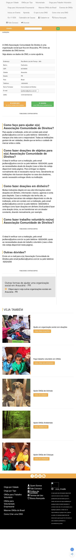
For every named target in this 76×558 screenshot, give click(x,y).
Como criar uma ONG (59, 12)
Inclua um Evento (13, 12)
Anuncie (26, 22)
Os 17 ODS (11, 17)
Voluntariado (40, 2)
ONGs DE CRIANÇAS (41, 459)
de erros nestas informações (15, 104)
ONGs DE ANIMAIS (41, 395)
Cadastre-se (44, 17)
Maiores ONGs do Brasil (46, 7)
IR (58, 28)
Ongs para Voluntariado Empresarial (20, 7)
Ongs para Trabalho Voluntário (59, 2)
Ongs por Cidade (12, 2)
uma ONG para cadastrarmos (42, 104)
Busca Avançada (60, 17)
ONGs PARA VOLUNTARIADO (44, 363)
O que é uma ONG (40, 12)
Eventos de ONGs (66, 7)
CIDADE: (9, 28)
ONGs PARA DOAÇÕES (42, 331)
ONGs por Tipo (27, 2)
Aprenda (26, 12)
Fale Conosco (13, 22)
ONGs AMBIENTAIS (41, 427)
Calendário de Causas (27, 17)
